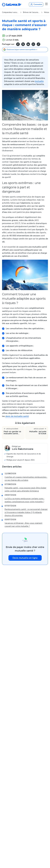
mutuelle (39, 81)
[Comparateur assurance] (11, 4)
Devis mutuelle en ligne (25, 557)
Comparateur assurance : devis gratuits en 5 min (10, 12)
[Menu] (46, 3)
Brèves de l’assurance (31, 12)
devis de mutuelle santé (17, 416)
